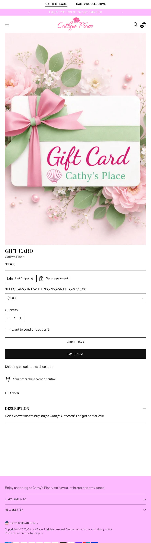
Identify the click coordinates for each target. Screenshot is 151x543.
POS (7, 533)
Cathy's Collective (91, 4)
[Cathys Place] (75, 24)
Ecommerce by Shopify (29, 533)
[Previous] (29, 12)
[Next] (122, 12)
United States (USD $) (22, 523)
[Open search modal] (136, 24)
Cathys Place (14, 257)
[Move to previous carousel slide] (133, 444)
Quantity (11, 310)
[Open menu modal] (7, 24)
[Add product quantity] (20, 318)
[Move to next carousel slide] (142, 444)
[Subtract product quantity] (8, 318)
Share (14, 392)
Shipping (11, 367)
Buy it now (75, 353)
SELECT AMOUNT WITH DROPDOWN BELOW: (45, 289)
